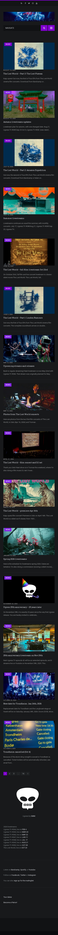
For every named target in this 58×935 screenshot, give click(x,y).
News (8, 92)
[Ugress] (29, 16)
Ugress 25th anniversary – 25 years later (22, 607)
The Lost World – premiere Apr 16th (20, 510)
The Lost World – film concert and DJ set (22, 462)
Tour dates (8, 897)
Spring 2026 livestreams (15, 559)
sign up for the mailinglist (24, 881)
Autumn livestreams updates (17, 122)
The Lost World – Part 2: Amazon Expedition (24, 170)
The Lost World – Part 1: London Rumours (23, 317)
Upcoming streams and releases (18, 366)
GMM (33, 816)
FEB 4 (24, 829)
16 (23, 774)
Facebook (16, 875)
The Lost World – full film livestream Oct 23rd (25, 269)
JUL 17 (25, 840)
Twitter (23, 875)
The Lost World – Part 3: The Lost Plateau (22, 73)
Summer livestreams (13, 218)
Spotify (23, 870)
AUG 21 (25, 842)
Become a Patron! (10, 902)
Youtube (32, 870)
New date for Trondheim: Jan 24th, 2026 (22, 703)
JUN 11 (25, 837)
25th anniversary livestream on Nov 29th (23, 655)
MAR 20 (25, 832)
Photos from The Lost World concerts (21, 414)
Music (8, 44)
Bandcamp (15, 870)
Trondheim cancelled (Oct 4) (17, 752)
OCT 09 (25, 845)
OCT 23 (24, 848)
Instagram (32, 875)
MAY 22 (25, 835)
